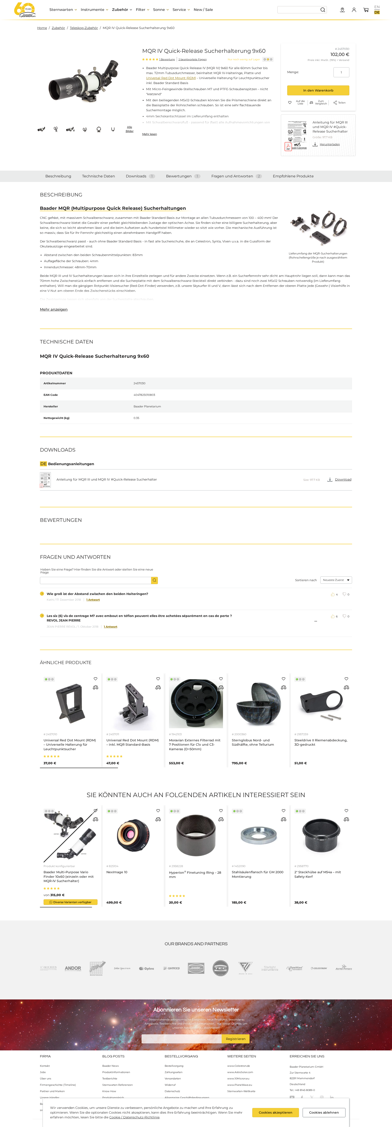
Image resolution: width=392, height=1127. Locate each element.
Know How (109, 1091)
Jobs (43, 1072)
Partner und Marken (52, 1091)
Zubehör (58, 28)
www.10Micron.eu (238, 1078)
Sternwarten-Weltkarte (241, 1091)
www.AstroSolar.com (240, 1072)
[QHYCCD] (171, 968)
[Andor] (73, 968)
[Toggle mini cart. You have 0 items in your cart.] (366, 10)
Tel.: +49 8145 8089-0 (302, 1090)
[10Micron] (48, 968)
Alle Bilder (130, 129)
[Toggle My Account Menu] (353, 9)
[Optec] (146, 968)
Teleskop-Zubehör (84, 28)
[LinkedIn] (331, 1097)
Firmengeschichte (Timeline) (58, 1084)
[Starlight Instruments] (270, 968)
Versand (344, 60)
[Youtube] (292, 1097)
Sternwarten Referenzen (117, 1084)
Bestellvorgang (174, 1065)
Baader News (110, 1065)
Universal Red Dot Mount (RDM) (171, 78)
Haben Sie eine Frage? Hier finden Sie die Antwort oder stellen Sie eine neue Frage (96, 571)
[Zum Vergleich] (95, 687)
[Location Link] (342, 10)
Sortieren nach (306, 580)
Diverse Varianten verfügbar (72, 902)
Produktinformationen (116, 1072)
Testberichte (109, 1078)
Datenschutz (172, 1091)
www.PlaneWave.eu (239, 1084)
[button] (41, 129)
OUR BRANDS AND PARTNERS (196, 944)
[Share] (335, 103)
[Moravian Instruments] (97, 968)
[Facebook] (301, 1097)
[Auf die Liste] (95, 679)
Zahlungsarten (173, 1072)
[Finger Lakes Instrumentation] (245, 968)
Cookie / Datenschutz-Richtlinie (134, 1117)
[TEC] (220, 968)
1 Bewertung (167, 59)
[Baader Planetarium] (25, 10)
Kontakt (45, 1065)
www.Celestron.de (238, 1065)
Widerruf (170, 1084)
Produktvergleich (113, 1097)
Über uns (45, 1078)
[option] (377, 7)
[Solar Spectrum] (122, 968)
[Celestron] (319, 968)
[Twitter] (311, 1097)
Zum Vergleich (321, 102)
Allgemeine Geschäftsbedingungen (187, 1097)
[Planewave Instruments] (294, 968)
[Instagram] (321, 1097)
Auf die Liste (300, 102)
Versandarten (173, 1078)
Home (42, 28)
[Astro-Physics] (344, 968)
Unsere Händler (49, 1097)
